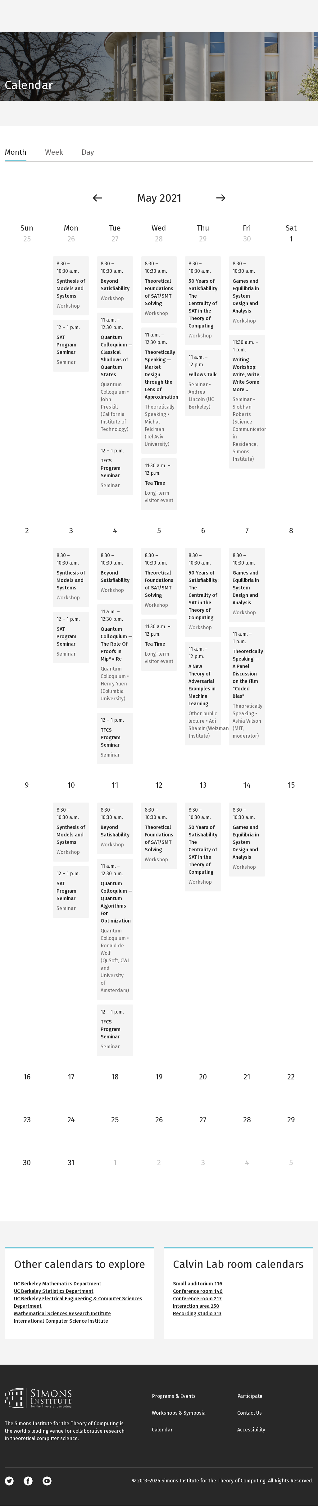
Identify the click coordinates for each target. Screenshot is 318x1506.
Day (88, 152)
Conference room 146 (198, 1291)
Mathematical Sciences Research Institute (62, 1313)
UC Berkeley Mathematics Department (57, 1284)
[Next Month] (220, 198)
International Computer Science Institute (61, 1321)
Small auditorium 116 (197, 1284)
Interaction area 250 (196, 1306)
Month (15, 152)
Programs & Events (174, 1396)
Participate (249, 1396)
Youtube (47, 1480)
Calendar (162, 1430)
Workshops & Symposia (179, 1413)
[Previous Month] (97, 198)
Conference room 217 (197, 1299)
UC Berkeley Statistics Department (53, 1291)
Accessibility (251, 1430)
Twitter (9, 1480)
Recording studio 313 (197, 1313)
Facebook (28, 1480)
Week (54, 152)
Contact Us (249, 1413)
